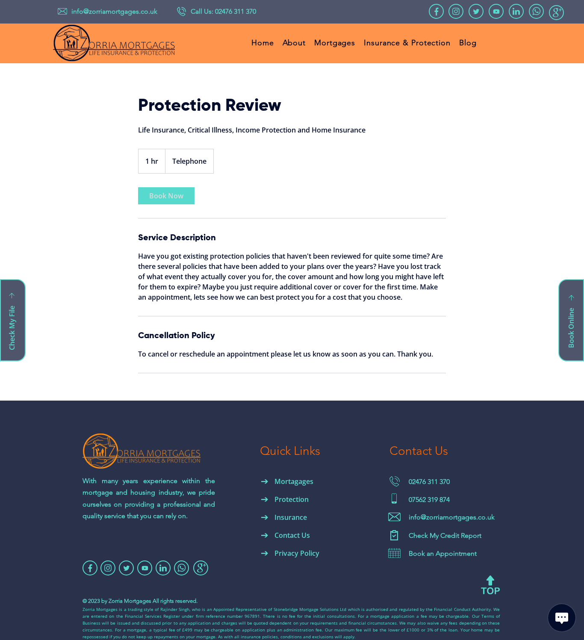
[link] (166, 195)
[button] (13, 320)
